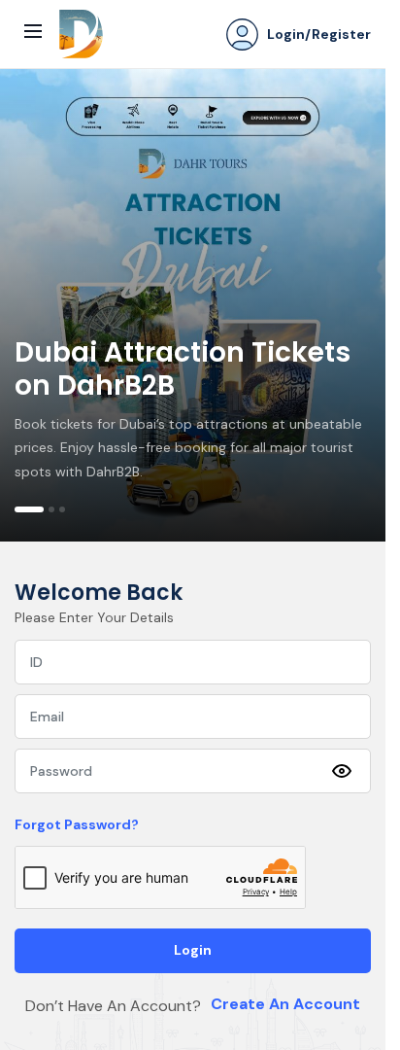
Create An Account (285, 1004)
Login (193, 950)
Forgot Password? (77, 824)
